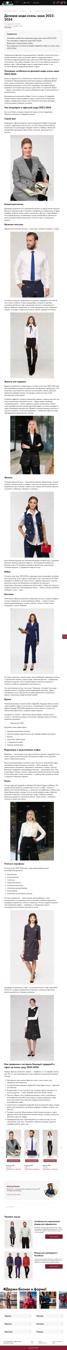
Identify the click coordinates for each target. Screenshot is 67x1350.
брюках (44, 703)
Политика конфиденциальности (42, 1342)
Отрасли (8, 1316)
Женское (40, 1316)
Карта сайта (32, 1342)
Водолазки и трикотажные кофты (20, 43)
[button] (61, 1147)
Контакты (36, 3)
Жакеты (7, 386)
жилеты (37, 560)
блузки (44, 785)
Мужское (8, 1324)
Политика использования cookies (57, 1342)
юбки (35, 576)
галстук (29, 303)
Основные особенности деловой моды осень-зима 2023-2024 (31, 38)
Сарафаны (8, 987)
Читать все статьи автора (13, 1194)
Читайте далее (53, 1236)
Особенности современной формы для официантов (47, 1222)
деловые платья (38, 868)
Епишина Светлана (13, 1186)
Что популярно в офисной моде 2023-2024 (24, 40)
